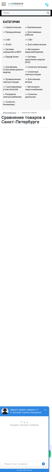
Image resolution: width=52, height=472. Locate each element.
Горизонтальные (13, 27)
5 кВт (30, 40)
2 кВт (7, 40)
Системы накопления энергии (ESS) (35, 59)
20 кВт (8, 44)
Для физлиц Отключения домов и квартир (13, 69)
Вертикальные (34, 27)
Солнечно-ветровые (37, 67)
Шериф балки (11, 57)
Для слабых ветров (37, 44)
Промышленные (13, 32)
